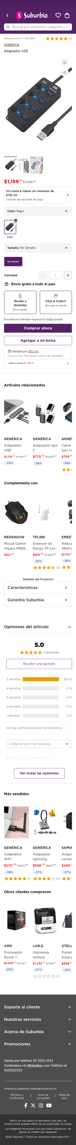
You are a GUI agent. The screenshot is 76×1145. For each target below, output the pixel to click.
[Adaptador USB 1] (10, 165)
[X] (33, 1105)
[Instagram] (41, 1105)
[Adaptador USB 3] (36, 165)
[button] (56, 38)
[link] (16, 429)
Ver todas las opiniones (39, 773)
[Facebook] (25, 1105)
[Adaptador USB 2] (23, 165)
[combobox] (39, 744)
